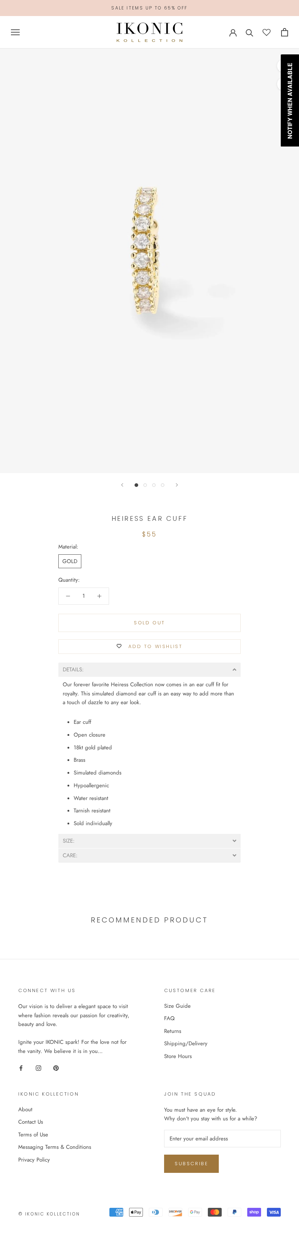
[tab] (149, 670)
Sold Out (149, 622)
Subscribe (191, 1163)
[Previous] (122, 485)
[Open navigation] (15, 32)
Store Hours (178, 1056)
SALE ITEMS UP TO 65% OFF (149, 8)
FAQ (169, 1018)
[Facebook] (21, 1067)
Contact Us (30, 1122)
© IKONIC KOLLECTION (49, 1214)
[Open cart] (284, 32)
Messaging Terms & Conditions (54, 1147)
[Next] (177, 485)
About (25, 1109)
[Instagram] (38, 1067)
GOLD (69, 561)
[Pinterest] (56, 1067)
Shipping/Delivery (185, 1043)
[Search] (249, 32)
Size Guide (177, 1006)
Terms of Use (33, 1135)
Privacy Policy (34, 1160)
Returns (172, 1031)
